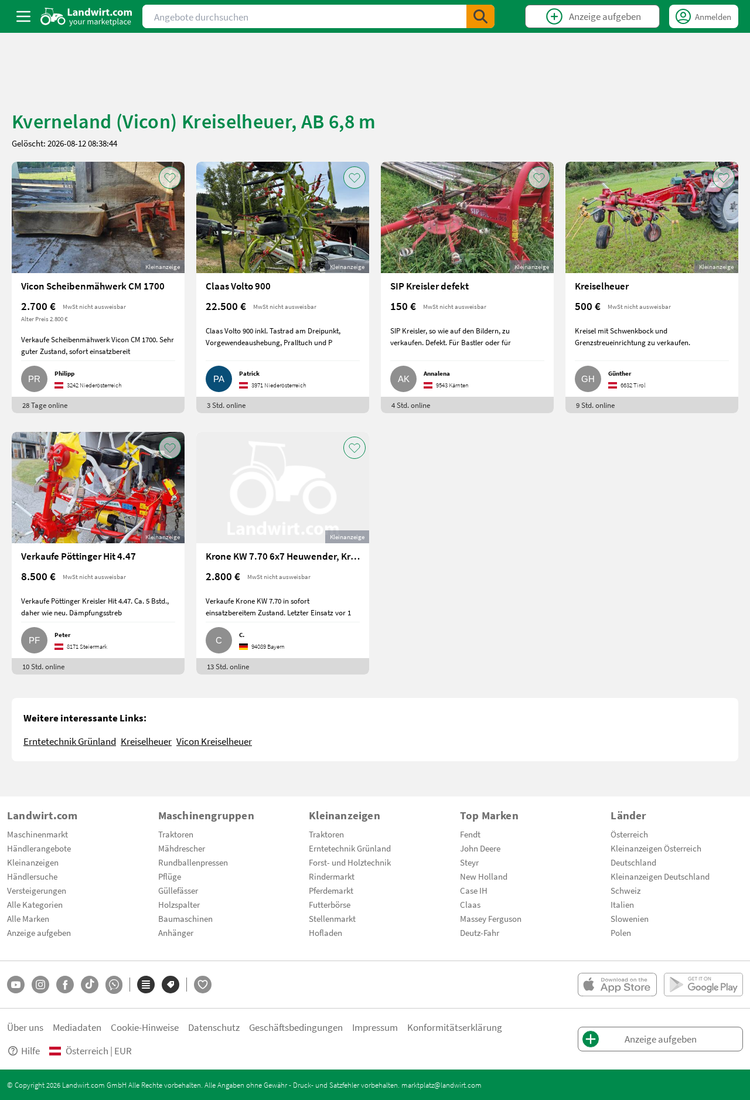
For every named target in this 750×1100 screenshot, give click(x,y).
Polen (621, 932)
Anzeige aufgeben (39, 932)
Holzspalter (179, 904)
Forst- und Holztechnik (350, 862)
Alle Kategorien (35, 904)
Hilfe (30, 1050)
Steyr (469, 862)
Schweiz (625, 890)
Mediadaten (77, 1027)
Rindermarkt (331, 876)
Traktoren (175, 834)
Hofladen (325, 932)
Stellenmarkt (332, 918)
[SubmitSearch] (480, 16)
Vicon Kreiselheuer (214, 741)
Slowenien (630, 918)
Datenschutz (214, 1027)
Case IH (474, 890)
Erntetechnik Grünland (69, 741)
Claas (470, 904)
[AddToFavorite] (170, 177)
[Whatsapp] (114, 984)
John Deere (480, 848)
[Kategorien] (146, 984)
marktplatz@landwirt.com (441, 1084)
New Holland (483, 876)
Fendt (470, 834)
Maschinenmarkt (37, 834)
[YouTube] (16, 984)
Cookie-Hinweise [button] (145, 1027)
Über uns (25, 1027)
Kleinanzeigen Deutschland (660, 876)
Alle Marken (28, 918)
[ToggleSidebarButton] (23, 16)
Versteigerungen (36, 890)
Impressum (375, 1027)
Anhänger (175, 932)
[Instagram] (40, 984)
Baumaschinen (185, 918)
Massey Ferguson (490, 918)
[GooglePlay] (703, 984)
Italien (622, 904)
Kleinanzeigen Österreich (656, 848)
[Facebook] (65, 984)
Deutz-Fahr (479, 932)
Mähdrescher (181, 848)
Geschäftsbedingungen (296, 1027)
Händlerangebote (39, 848)
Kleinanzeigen (33, 862)
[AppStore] (617, 984)
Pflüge (169, 876)
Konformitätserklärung (454, 1027)
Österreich (629, 834)
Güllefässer (178, 890)
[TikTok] (89, 984)
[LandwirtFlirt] (203, 984)
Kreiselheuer (146, 741)
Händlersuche (32, 876)
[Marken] (170, 984)
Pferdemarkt (331, 890)
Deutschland (633, 862)
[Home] (86, 16)
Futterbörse (329, 904)
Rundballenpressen (193, 862)
